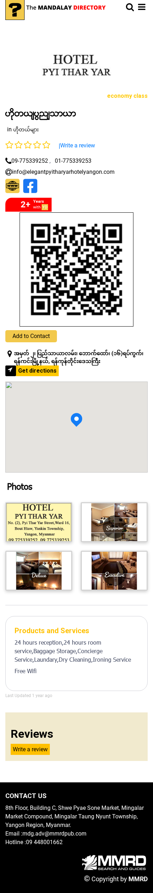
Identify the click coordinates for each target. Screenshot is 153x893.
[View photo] (38, 522)
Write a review (77, 145)
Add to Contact (31, 336)
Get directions (37, 370)
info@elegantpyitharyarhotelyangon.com (63, 171)
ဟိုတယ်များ (26, 129)
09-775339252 (29, 160)
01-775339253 (73, 160)
